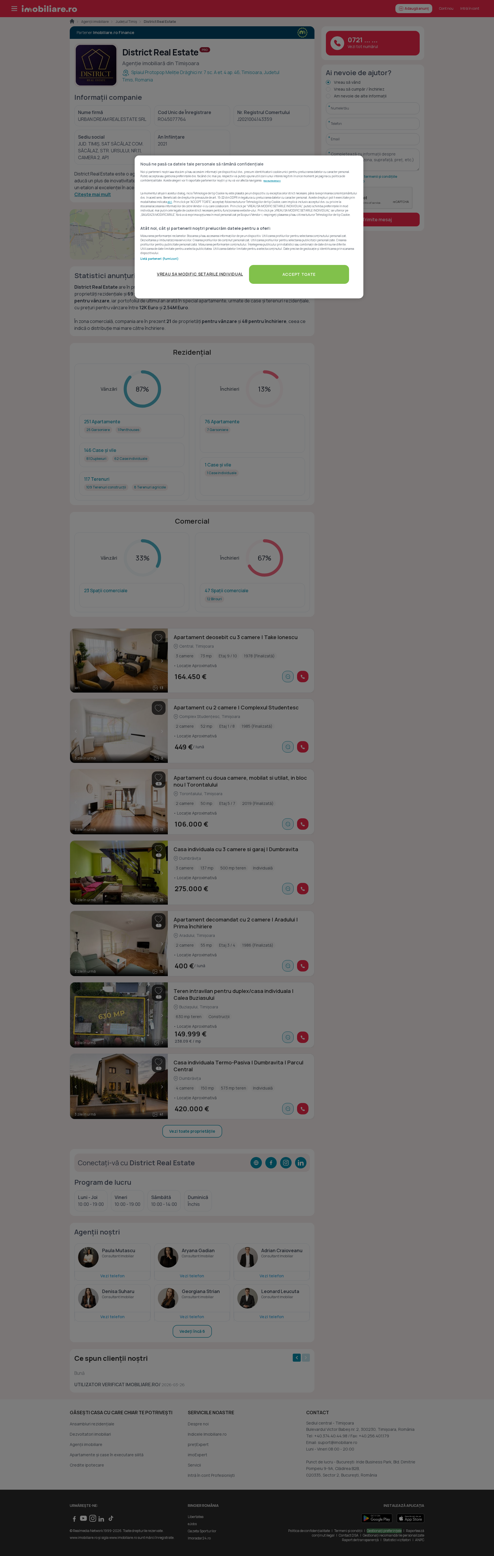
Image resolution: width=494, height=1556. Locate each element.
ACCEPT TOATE (299, 274)
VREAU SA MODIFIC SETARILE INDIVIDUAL (200, 274)
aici (170, 202)
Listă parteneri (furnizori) (159, 259)
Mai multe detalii (272, 180)
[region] (249, 226)
